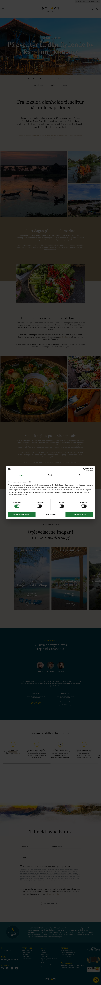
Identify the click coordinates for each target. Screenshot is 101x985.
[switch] (39, 506)
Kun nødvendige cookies (21, 514)
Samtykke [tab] (21, 475)
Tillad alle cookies (79, 514)
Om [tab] (80, 475)
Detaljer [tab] (50, 475)
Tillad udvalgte (50, 514)
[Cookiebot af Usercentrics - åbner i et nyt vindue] (84, 469)
